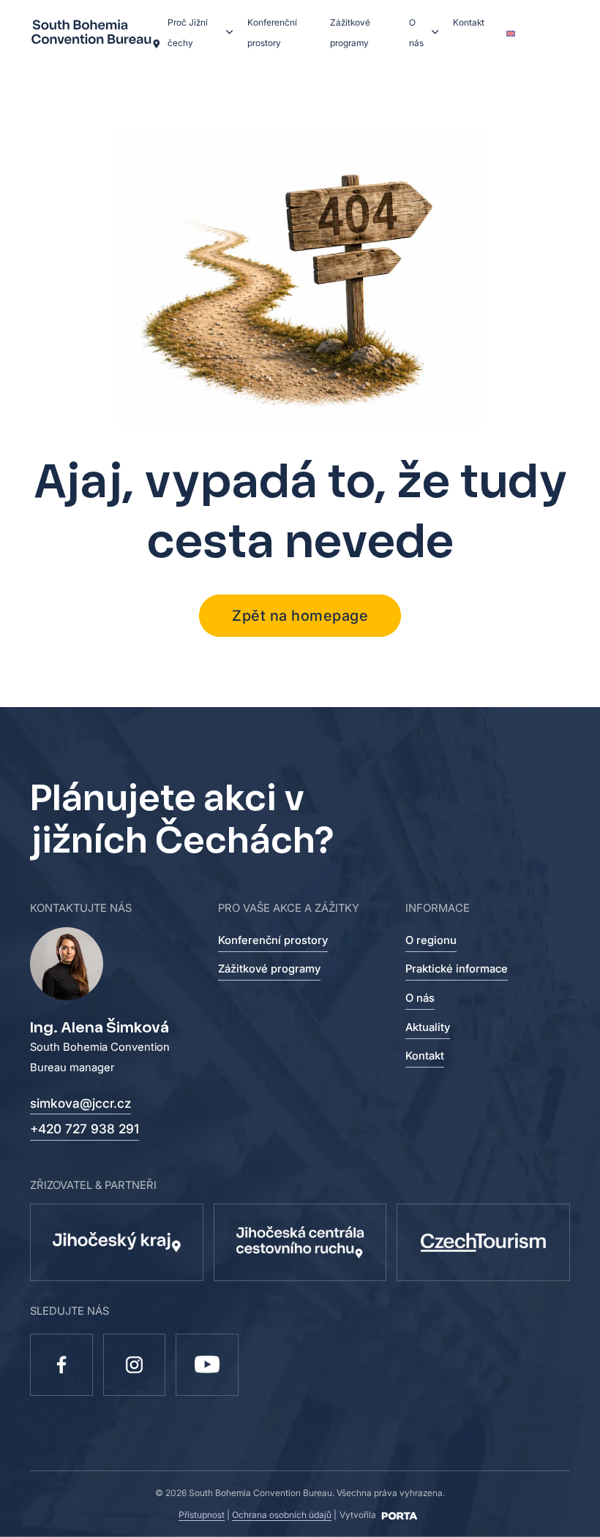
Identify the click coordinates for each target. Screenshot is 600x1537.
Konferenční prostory (272, 32)
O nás (416, 32)
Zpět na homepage (300, 615)
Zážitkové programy (350, 32)
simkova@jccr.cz (80, 1103)
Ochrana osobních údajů (281, 1514)
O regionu (431, 940)
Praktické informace (456, 968)
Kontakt (468, 22)
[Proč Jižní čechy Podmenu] (229, 32)
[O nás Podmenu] (435, 32)
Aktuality (427, 1027)
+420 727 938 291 (84, 1128)
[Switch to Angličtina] (510, 33)
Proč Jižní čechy (188, 32)
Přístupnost (202, 1514)
